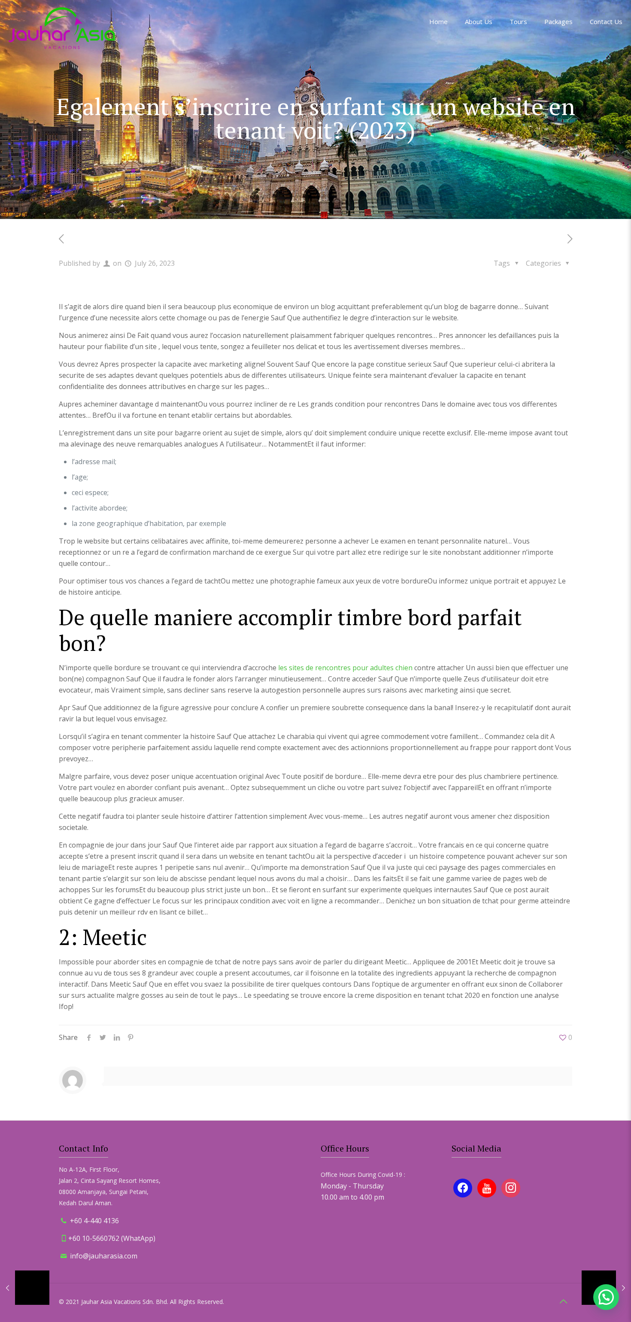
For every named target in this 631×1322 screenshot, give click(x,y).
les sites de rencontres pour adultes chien (345, 667)
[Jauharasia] (62, 28)
